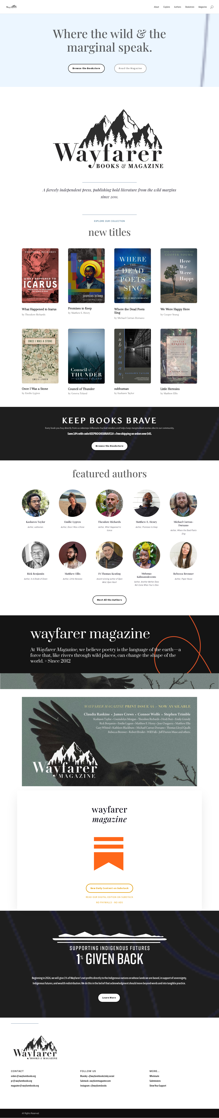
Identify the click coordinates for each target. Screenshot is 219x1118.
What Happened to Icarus (39, 309)
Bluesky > (97, 1076)
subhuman (121, 389)
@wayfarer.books (99, 1085)
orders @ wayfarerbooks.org (23, 1076)
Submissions (155, 1081)
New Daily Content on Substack (109, 888)
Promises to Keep (80, 308)
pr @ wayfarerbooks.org (21, 1081)
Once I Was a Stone (35, 389)
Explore (166, 7)
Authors (177, 7)
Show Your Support (158, 1085)
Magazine (202, 7)
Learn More (109, 997)
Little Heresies (170, 389)
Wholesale (155, 1076)
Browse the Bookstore (86, 68)
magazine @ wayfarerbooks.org (25, 1085)
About (156, 7)
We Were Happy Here (175, 309)
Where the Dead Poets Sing (129, 311)
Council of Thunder (81, 389)
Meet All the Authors (109, 599)
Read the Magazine (130, 68)
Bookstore (189, 7)
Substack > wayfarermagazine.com (95, 1081)
